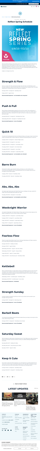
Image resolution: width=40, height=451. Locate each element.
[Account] (34, 7)
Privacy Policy (34, 445)
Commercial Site (35, 1)
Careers (16, 421)
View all (36, 388)
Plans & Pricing (25, 415)
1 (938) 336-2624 (7, 422)
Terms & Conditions (34, 421)
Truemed (24, 439)
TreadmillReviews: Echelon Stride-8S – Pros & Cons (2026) (31, 408)
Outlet (24, 429)
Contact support (5, 424)
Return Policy (33, 417)
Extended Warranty (26, 436)
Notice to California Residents (34, 434)
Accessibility (33, 429)
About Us (16, 415)
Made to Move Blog (18, 417)
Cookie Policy (33, 431)
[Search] (32, 7)
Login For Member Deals (26, 418)
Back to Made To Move (21, 383)
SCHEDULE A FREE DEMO (33, 3)
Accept (19, 448)
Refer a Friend (25, 434)
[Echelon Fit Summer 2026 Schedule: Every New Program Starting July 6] (20, 396)
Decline (32, 448)
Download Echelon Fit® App (26, 421)
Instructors (25, 423)
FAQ (15, 431)
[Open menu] (38, 7)
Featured (17, 19)
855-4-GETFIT (11, 420)
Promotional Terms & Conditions (34, 424)
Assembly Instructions (17, 429)
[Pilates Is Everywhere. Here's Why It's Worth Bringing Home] (8, 397)
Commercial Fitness (18, 423)
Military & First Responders (25, 432)
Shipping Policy (33, 419)
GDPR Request (33, 436)
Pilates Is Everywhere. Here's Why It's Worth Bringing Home (7, 404)
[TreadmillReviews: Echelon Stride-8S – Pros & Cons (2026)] (32, 399)
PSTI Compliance (34, 438)
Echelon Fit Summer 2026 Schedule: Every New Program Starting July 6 (20, 403)
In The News (17, 419)
